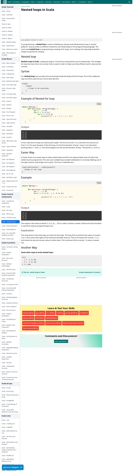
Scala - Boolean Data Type (10, 81)
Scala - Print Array (7, 391)
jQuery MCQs (28, 318)
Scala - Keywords (7, 130)
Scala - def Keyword (8, 166)
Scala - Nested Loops (9, 222)
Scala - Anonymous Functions (8, 280)
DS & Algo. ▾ (17, 2)
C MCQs (60, 313)
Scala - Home (6, 11)
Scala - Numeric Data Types (8, 89)
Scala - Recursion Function (7, 259)
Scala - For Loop (7, 210)
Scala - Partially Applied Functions (9, 298)
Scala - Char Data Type (9, 85)
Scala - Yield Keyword (9, 229)
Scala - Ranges (6, 108)
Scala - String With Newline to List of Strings (10, 411)
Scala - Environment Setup (8, 19)
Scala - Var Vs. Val (7, 174)
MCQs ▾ (74, 2)
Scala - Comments (7, 67)
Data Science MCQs (30, 328)
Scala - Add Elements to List (9, 432)
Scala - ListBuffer (7, 427)
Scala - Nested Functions (10, 303)
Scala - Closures (7, 294)
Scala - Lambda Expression (7, 358)
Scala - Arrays (6, 388)
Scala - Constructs (7, 190)
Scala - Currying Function (10, 284)
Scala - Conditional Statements (8, 202)
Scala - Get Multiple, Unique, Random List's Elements (9, 450)
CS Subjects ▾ (82, 2)
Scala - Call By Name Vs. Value (9, 337)
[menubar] (50, 1)
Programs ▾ (40, 2)
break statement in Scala (89, 272)
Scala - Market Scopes (9, 42)
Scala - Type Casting (8, 123)
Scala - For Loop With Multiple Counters (8, 234)
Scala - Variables (7, 126)
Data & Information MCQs (73, 323)
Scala (28, 6)
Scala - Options (7, 105)
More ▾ (90, 2)
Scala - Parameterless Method (9, 332)
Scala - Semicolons (8, 70)
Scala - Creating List (8, 424)
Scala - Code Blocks (8, 74)
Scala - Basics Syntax (8, 63)
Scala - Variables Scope (9, 177)
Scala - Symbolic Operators (7, 155)
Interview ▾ (56, 2)
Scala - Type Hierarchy (9, 119)
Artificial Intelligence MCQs (33, 323)
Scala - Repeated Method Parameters (10, 349)
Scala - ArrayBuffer (8, 400)
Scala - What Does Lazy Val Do (9, 142)
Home (9, 2)
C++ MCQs (51, 313)
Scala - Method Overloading (6, 265)
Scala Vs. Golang (7, 35)
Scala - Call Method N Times (9, 320)
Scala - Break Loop (8, 239)
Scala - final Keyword (8, 170)
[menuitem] (9, 1)
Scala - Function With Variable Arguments (8, 274)
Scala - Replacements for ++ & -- (10, 182)
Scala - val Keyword (8, 163)
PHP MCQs (40, 318)
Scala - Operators (7, 150)
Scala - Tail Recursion (9, 269)
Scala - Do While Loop (9, 217)
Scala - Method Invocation (6, 343)
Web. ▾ (33, 2)
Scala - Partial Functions (9, 353)
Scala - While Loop (8, 214)
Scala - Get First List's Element (8, 437)
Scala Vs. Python (7, 38)
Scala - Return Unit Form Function (10, 373)
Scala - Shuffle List (8, 455)
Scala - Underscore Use (9, 187)
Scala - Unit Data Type (9, 94)
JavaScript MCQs (71, 313)
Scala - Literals (6, 101)
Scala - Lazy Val (7, 137)
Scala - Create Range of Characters (9, 405)
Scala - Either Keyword (9, 306)
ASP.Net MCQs (51, 318)
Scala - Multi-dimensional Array (10, 396)
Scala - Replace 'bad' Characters (8, 326)
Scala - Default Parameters (6, 254)
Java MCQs (40, 313)
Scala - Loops (6, 207)
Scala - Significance (8, 46)
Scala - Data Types (8, 77)
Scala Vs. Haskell (7, 31)
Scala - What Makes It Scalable (9, 54)
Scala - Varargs (6, 362)
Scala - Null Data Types (9, 97)
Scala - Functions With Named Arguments (9, 289)
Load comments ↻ (61, 341)
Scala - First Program (8, 112)
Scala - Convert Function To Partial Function (10, 378)
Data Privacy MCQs (53, 323)
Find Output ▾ (66, 2)
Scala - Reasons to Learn (10, 49)
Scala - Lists (5, 420)
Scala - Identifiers (7, 134)
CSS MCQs (84, 313)
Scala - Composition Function (8, 367)
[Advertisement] (35, 24)
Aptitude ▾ (48, 2)
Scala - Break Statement (9, 226)
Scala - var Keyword (8, 159)
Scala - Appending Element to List (8, 460)
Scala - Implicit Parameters (6, 315)
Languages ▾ (26, 2)
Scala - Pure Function (8, 310)
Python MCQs (28, 313)
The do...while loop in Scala (34, 272)
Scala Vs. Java (6, 24)
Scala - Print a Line (8, 116)
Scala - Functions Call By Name (10, 248)
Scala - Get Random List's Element (10, 443)
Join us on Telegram (11, 467)
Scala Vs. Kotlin (7, 28)
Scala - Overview (7, 15)
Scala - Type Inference (9, 146)
